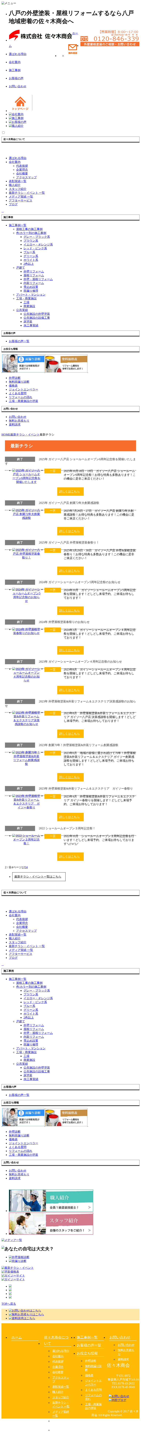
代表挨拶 (22, 165)
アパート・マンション (31, 294)
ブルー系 (29, 252)
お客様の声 (16, 78)
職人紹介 (57, 1392)
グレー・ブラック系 (37, 236)
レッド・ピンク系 (35, 248)
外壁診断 (90, 1360)
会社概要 (22, 173)
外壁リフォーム (34, 271)
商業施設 (29, 306)
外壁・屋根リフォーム (38, 279)
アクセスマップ (26, 177)
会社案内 (15, 62)
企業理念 (22, 169)
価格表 (89, 1375)
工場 (26, 302)
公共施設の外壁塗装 (37, 313)
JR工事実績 (31, 325)
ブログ (56, 1430)
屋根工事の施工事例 (29, 229)
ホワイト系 (31, 259)
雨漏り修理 (31, 290)
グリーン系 (31, 256)
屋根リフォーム (34, 275)
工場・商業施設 (26, 298)
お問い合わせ (17, 86)
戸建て (20, 267)
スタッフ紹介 (60, 1397)
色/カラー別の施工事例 (31, 232)
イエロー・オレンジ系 (38, 244)
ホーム (16, 1337)
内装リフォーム (34, 283)
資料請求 (123, 1359)
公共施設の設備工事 (37, 317)
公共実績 (22, 310)
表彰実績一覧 (60, 1386)
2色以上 (29, 263)
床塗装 (28, 321)
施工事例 (15, 70)
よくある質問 (93, 1389)
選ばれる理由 (17, 54)
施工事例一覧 (87, 1337)
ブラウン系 (31, 240)
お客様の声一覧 (89, 1345)
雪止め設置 (31, 286)
